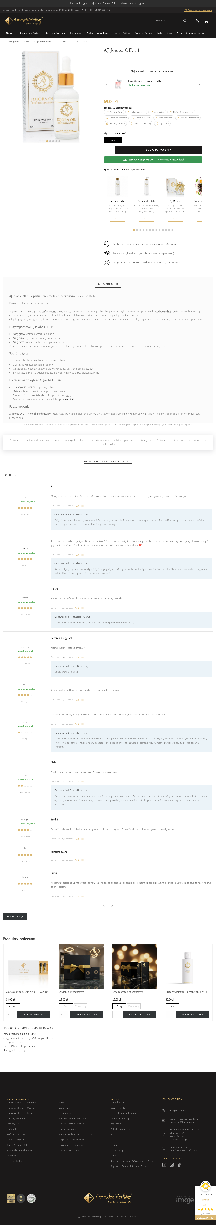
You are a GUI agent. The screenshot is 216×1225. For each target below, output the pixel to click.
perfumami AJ (66, 399)
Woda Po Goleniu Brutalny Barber (76, 1134)
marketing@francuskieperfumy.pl (186, 1122)
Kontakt (114, 1155)
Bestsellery (64, 1108)
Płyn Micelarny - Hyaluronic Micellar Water (188, 991)
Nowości (63, 1102)
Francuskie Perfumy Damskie (21, 1102)
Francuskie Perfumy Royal (20, 1113)
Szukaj (185, 21)
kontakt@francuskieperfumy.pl (19, 1046)
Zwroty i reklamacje (120, 1118)
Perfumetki (12, 1129)
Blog (113, 1134)
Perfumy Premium (16, 1118)
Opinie (114, 1145)
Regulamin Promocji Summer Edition (129, 1166)
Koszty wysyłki (118, 1108)
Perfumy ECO (13, 1123)
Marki (113, 1139)
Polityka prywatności (121, 1129)
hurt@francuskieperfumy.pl (183, 1150)
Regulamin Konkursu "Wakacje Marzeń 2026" (133, 1161)
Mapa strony (117, 1150)
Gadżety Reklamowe (69, 1150)
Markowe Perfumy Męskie (71, 1123)
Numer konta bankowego (123, 1113)
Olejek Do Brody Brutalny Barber (75, 1139)
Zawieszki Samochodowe (19, 1150)
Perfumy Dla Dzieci (16, 1134)
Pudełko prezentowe (71, 991)
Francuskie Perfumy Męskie (20, 1108)
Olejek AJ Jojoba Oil (17, 1145)
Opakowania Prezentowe (71, 1145)
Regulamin (116, 1123)
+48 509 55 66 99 (102, 10)
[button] (47, 141)
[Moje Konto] (198, 21)
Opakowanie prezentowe (127, 991)
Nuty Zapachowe (67, 1129)
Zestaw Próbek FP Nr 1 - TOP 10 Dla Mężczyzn (28, 991)
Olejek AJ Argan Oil (16, 1139)
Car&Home (12, 1155)
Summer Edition (15, 1161)
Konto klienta (117, 1102)
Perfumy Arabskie (67, 1113)
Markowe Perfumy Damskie (72, 1118)
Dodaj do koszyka (158, 149)
